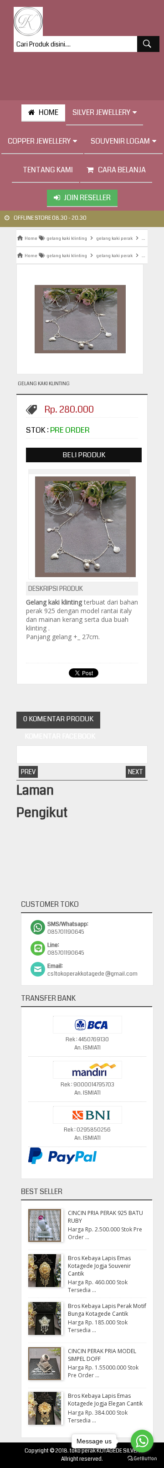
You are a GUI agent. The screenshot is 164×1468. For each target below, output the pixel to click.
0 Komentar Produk (58, 719)
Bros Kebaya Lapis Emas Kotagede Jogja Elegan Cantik (105, 1399)
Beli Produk (83, 455)
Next (135, 771)
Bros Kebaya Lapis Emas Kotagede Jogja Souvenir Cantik (99, 1265)
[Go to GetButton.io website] (142, 1459)
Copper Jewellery (39, 141)
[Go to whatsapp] (142, 1441)
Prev (28, 771)
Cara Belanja (122, 170)
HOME (48, 112)
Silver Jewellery (101, 112)
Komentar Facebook (59, 736)
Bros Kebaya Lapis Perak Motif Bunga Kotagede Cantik (107, 1310)
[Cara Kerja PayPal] (62, 1163)
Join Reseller (87, 197)
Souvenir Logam (120, 141)
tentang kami (48, 170)
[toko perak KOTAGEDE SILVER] (28, 21)
